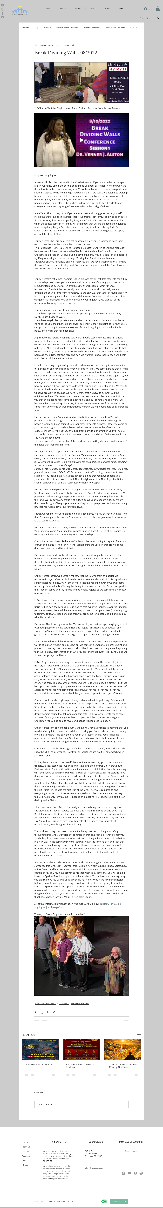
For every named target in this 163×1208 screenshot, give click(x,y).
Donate (26, 1165)
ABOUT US (26, 1147)
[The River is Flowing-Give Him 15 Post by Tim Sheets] (122, 1049)
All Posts (25, 27)
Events (25, 1160)
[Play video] (81, 140)
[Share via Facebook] (35, 1012)
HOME (25, 1143)
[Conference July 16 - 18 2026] (40, 1049)
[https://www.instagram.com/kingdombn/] (141, 1173)
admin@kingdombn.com (94, 1168)
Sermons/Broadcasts (91, 27)
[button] (158, 8)
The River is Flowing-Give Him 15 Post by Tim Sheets (122, 1065)
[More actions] (127, 45)
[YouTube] (2, 17)
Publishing (26, 1156)
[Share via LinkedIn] (48, 1012)
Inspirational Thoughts (115, 27)
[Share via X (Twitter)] (42, 1012)
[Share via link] (54, 1012)
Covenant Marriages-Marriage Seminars (80, 1065)
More (132, 27)
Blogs (36, 27)
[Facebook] (2, 13)
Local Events (64, 1003)
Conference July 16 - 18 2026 (38, 1064)
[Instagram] (2, 9)
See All (138, 1034)
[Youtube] (129, 1173)
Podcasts (47, 27)
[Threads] (2, 5)
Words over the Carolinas (67, 27)
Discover (26, 1151)
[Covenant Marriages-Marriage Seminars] (81, 1049)
